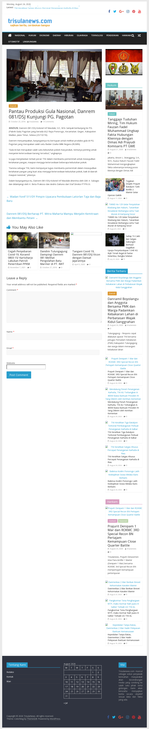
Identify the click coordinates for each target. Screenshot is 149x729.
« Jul (66, 703)
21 (88, 686)
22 (93, 686)
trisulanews (34, 121)
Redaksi (10, 672)
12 (77, 682)
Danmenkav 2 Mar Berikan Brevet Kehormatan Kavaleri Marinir (124, 590)
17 (66, 686)
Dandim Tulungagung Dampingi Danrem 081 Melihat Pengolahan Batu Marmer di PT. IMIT (53, 257)
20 (82, 686)
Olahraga (82, 35)
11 (72, 682)
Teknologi (97, 35)
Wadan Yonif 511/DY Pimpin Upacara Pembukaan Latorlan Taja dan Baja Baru (54, 199)
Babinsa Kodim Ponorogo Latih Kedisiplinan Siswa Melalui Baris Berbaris (122, 484)
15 (93, 682)
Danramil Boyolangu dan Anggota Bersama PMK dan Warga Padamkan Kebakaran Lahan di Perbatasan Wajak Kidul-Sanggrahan (123, 310)
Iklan (9, 681)
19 (77, 686)
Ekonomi (44, 35)
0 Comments (48, 121)
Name (10, 331)
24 (66, 691)
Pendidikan (112, 35)
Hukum (32, 35)
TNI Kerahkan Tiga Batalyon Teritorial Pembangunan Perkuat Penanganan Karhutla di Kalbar (58, 7)
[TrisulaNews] (10, 35)
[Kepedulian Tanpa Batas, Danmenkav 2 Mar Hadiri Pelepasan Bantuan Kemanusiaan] (123, 625)
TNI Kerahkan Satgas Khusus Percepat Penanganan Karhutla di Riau (123, 459)
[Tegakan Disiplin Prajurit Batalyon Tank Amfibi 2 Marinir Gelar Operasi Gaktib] (114, 179)
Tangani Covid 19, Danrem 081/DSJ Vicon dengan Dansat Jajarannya (86, 256)
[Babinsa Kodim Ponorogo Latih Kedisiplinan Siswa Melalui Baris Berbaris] (123, 471)
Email (10, 348)
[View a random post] (139, 35)
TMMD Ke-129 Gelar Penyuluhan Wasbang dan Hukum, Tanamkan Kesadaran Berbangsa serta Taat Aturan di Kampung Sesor (123, 221)
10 (66, 682)
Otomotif (13, 41)
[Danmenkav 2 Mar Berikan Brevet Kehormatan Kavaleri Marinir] (123, 582)
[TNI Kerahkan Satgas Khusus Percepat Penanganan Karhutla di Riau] (123, 447)
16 (99, 682)
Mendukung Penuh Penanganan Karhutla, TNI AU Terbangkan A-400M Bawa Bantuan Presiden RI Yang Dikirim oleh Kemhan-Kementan (123, 408)
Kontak (10, 676)
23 (99, 686)
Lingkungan (29, 41)
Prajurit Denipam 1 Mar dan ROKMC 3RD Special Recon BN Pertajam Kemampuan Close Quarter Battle (122, 375)
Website (11, 363)
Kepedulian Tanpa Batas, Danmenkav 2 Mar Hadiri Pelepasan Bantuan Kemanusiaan (123, 637)
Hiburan (68, 35)
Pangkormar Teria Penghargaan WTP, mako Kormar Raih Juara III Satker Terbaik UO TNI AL (123, 613)
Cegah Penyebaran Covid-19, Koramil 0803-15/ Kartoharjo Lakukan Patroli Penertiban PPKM (20, 257)
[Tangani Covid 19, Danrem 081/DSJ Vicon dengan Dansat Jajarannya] (86, 234)
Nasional (20, 35)
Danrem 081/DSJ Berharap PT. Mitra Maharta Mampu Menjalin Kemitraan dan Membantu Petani (52, 216)
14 (88, 682)
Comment (12, 289)
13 (82, 682)
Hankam (126, 35)
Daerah (57, 35)
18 (72, 686)
